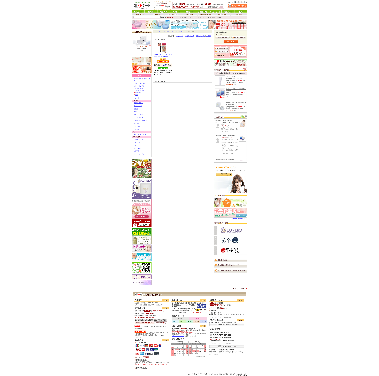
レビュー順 (179, 36)
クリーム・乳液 (138, 115)
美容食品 (136, 98)
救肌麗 (136, 95)
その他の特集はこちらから (239, 218)
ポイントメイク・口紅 (140, 134)
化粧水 (136, 109)
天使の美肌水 (138, 92)
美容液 (136, 112)
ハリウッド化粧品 (139, 90)
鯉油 (209, 17)
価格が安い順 (189, 36)
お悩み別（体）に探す (140, 83)
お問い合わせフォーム (178, 336)
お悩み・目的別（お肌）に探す (142, 79)
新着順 (208, 36)
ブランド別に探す (139, 86)
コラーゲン (198, 17)
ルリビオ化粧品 (139, 88)
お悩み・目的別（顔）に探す (179, 31)
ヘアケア (136, 145)
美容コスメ (166, 31)
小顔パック (205, 17)
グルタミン (191, 17)
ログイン (230, 41)
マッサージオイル (139, 154)
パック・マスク (138, 117)
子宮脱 (185, 17)
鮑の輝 (181, 17)
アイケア (136, 123)
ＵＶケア (136, 129)
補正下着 (136, 151)
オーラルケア (138, 148)
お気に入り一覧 (222, 37)
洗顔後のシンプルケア (140, 120)
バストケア (137, 142)
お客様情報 (238, 37)
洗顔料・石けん (138, 103)
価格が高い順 (200, 36)
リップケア (137, 126)
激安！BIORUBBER (217, 17)
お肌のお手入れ (138, 139)
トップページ (157, 31)
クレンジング (138, 106)
